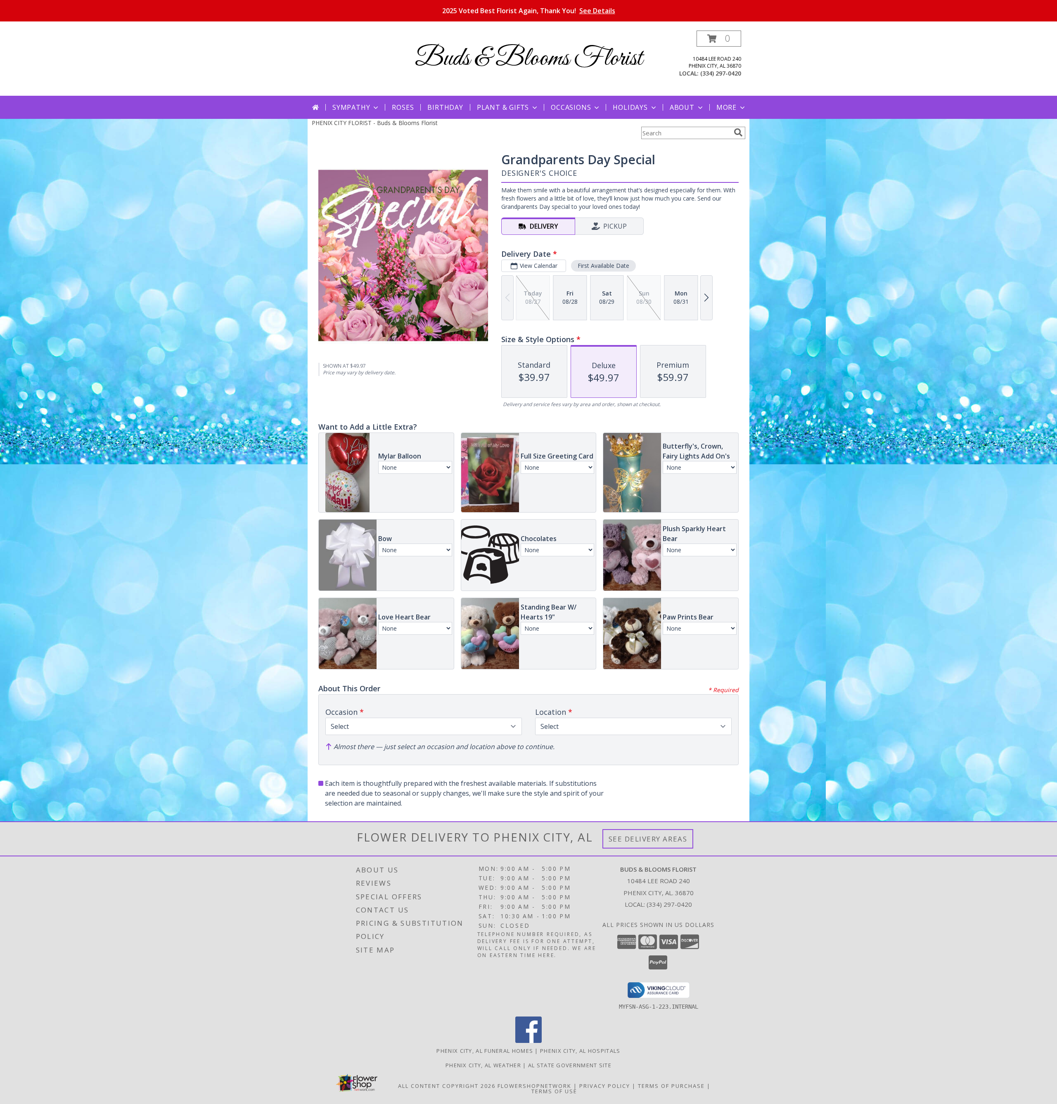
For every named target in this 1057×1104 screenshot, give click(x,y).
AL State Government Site (569, 1065)
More (726, 107)
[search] (738, 132)
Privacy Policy (604, 1086)
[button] (719, 39)
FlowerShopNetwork (534, 1086)
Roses (403, 107)
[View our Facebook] (528, 1041)
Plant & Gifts (503, 107)
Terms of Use (554, 1091)
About (682, 107)
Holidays (630, 107)
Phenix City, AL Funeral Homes (484, 1050)
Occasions (571, 107)
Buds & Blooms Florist (528, 59)
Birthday (445, 107)
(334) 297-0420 (720, 73)
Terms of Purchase (671, 1086)
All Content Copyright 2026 (446, 1086)
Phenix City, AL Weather (483, 1065)
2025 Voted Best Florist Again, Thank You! (528, 10)
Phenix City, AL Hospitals (580, 1050)
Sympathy (351, 107)
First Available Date (603, 265)
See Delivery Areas (648, 839)
